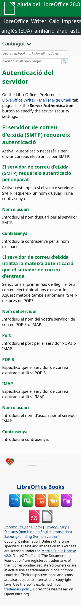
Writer (38, 21)
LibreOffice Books (40, 486)
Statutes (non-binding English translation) (38, 531)
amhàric (44, 30)
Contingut (13, 43)
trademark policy (17, 589)
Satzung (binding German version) (31, 536)
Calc (54, 21)
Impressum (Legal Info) (23, 527)
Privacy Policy (56, 527)
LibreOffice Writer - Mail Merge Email (36, 100)
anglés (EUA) (16, 30)
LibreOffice (15, 21)
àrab (62, 30)
